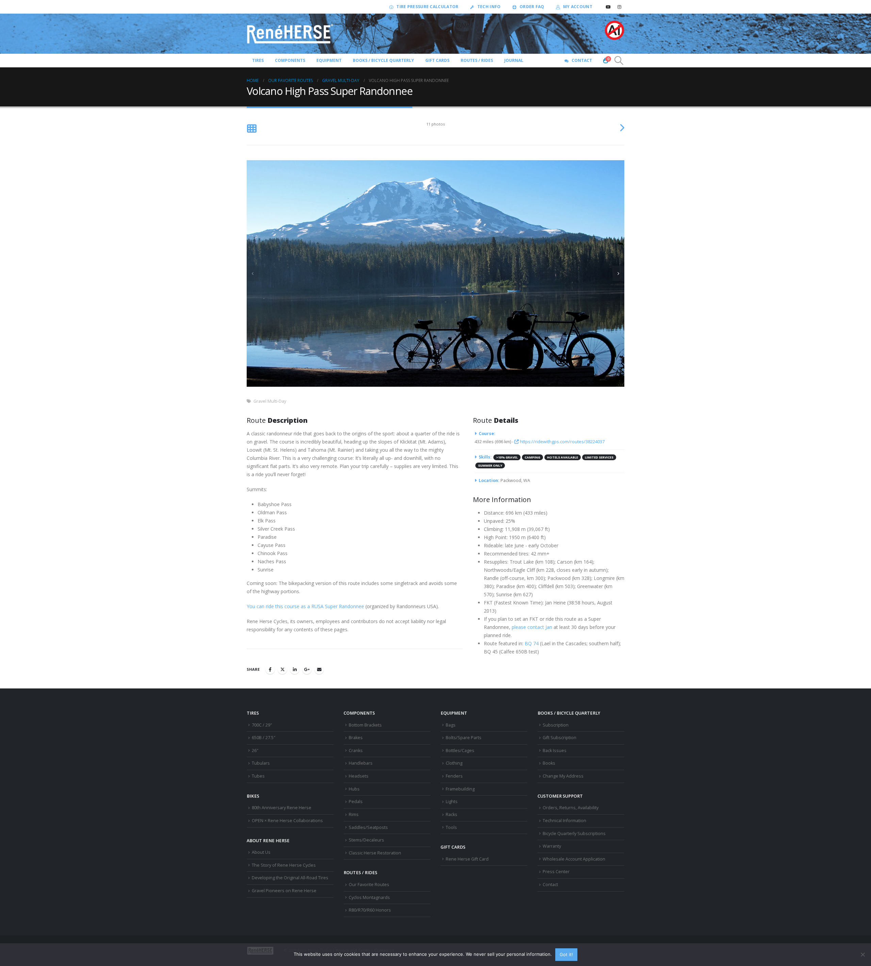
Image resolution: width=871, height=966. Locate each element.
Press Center (556, 872)
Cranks (356, 750)
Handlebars (361, 763)
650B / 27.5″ (263, 737)
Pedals (356, 801)
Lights (452, 801)
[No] (862, 954)
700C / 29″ (262, 725)
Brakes (356, 737)
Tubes (258, 776)
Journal (513, 60)
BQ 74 (532, 643)
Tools (451, 827)
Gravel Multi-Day (269, 401)
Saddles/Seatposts (368, 827)
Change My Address (563, 776)
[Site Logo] (290, 34)
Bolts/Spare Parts (463, 737)
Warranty (552, 846)
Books (549, 763)
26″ (255, 750)
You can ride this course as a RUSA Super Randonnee (305, 606)
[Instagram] (619, 7)
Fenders (454, 776)
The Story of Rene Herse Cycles (284, 865)
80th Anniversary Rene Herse (281, 808)
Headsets (358, 776)
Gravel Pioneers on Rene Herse (284, 891)
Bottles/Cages (460, 750)
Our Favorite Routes (369, 884)
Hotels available (562, 457)
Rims (354, 814)
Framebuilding (460, 789)
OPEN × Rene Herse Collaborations (287, 820)
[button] (619, 60)
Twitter (282, 669)
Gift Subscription (559, 737)
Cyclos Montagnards (370, 897)
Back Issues (554, 750)
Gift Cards (437, 60)
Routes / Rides (477, 60)
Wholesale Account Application (574, 859)
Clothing (454, 763)
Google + (307, 669)
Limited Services (599, 457)
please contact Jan (532, 627)
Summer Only (490, 465)
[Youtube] (608, 7)
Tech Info (489, 7)
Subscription (556, 725)
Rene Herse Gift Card (467, 859)
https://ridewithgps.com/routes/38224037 (562, 442)
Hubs (354, 789)
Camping (532, 457)
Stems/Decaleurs (366, 840)
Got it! (566, 954)
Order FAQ (532, 7)
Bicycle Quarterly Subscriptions (574, 833)
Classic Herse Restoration (375, 853)
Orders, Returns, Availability (570, 808)
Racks (451, 814)
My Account (577, 7)
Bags (451, 725)
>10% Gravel (507, 457)
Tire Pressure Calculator (427, 7)
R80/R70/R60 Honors (370, 910)
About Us (261, 852)
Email (319, 669)
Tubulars (261, 763)
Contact (582, 60)
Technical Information (564, 820)
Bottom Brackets (365, 725)
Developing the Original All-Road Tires (290, 878)
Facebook (270, 669)
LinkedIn (294, 669)
